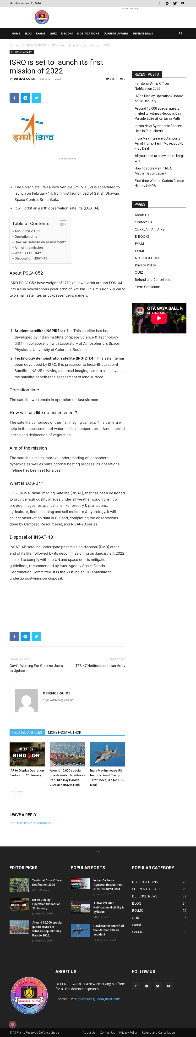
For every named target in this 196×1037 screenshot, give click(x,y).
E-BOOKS (67, 33)
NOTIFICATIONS (88, 33)
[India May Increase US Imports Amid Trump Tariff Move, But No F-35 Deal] (107, 754)
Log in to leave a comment (30, 823)
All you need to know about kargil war (159, 158)
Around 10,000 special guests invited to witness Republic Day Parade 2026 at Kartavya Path (158, 113)
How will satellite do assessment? (40, 242)
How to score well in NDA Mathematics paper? (153, 170)
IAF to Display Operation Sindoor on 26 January (159, 98)
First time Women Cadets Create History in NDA (159, 183)
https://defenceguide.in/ (58, 700)
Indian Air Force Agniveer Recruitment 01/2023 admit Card (108, 885)
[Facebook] (159, 3)
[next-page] (20, 794)
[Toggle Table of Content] (60, 224)
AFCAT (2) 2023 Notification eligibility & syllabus (108, 907)
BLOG (28, 33)
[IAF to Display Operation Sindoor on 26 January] (27, 754)
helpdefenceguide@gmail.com (97, 999)
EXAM (139, 243)
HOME (16, 33)
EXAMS (40, 33)
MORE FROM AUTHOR (64, 732)
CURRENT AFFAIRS (116, 33)
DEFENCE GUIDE (24, 78)
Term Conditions (148, 286)
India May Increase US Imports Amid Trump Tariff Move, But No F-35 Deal (159, 143)
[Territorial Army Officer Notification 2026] (19, 885)
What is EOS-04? (28, 253)
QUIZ (53, 33)
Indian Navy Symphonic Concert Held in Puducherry (158, 128)
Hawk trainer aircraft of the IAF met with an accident (108, 930)
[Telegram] (167, 3)
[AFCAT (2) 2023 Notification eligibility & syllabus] (80, 907)
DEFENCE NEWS (143, 33)
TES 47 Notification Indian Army (100, 666)
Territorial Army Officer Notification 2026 (152, 86)
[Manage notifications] (12, 1024)
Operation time (26, 236)
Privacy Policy (145, 265)
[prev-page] (13, 794)
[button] (180, 33)
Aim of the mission (29, 247)
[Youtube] (182, 3)
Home (14, 45)
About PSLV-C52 (27, 231)
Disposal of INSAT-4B (31, 258)
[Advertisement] (130, 17)
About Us (142, 215)
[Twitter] (175, 3)
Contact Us (143, 222)
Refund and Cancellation (153, 279)
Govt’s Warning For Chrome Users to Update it (36, 668)
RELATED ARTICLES (27, 732)
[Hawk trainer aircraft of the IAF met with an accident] (80, 930)
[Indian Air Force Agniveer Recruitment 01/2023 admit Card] (80, 883)
